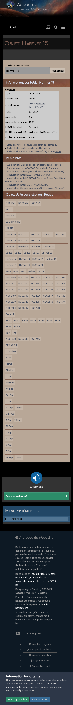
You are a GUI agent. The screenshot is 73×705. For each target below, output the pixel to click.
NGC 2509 (23, 296)
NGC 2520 (35, 296)
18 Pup (9, 457)
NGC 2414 (35, 277)
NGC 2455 (60, 283)
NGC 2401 (23, 277)
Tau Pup (10, 382)
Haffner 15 (24, 259)
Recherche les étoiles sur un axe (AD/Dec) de (34, 151)
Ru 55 (8, 326)
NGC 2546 (23, 302)
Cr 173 (18, 253)
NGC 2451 (35, 283)
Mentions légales (41, 644)
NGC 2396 (11, 277)
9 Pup (9, 445)
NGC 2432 (11, 283)
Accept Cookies (19, 699)
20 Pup (9, 426)
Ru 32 (8, 320)
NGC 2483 (60, 289)
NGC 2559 (11, 240)
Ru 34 (17, 320)
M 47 (15, 271)
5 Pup (9, 451)
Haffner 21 (37, 265)
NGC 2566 (23, 240)
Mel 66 (31, 271)
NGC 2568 (48, 302)
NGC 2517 (48, 234)
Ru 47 (49, 320)
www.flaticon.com (24, 581)
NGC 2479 (35, 289)
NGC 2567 (35, 302)
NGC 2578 (35, 240)
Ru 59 (17, 326)
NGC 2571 (60, 302)
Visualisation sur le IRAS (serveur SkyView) (28, 185)
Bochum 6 (35, 246)
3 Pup (9, 401)
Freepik (35, 574)
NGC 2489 (11, 296)
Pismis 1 (10, 314)
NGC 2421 (48, 277)
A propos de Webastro (41, 649)
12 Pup (9, 438)
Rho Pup (10, 370)
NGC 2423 (60, 277)
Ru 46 (41, 320)
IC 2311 (9, 228)
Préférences (15, 519)
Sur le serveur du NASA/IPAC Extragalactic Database (33, 168)
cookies (32, 680)
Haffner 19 (11, 265)
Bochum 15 (48, 246)
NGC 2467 (23, 203)
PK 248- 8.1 (11, 345)
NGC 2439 (23, 283)
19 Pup (17, 420)
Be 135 (9, 209)
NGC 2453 (48, 283)
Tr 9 (14, 332)
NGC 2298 (11, 215)
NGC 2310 (11, 234)
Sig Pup (10, 395)
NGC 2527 (48, 296)
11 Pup (9, 407)
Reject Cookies (40, 699)
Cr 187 (36, 253)
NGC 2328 (23, 234)
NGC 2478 (23, 289)
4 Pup (9, 432)
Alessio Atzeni (47, 574)
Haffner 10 (11, 259)
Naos (8, 357)
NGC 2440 (23, 339)
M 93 (23, 271)
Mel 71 (41, 271)
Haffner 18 (51, 259)
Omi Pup (10, 413)
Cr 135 (9, 253)
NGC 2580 (11, 308)
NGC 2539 (11, 302)
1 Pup (9, 420)
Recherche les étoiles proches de (28, 148)
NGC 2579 (35, 203)
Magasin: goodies (41, 655)
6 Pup (9, 376)
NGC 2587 (23, 308)
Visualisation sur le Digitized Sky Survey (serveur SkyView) (35, 171)
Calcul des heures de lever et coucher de (32, 145)
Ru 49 (57, 320)
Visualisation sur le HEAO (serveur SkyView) (28, 175)
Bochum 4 (11, 246)
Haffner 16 (37, 259)
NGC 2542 (11, 203)
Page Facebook (41, 660)
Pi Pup (9, 364)
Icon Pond (35, 577)
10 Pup (18, 457)
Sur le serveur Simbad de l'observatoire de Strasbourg (34, 165)
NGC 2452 (35, 339)
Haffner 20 (24, 265)
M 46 (8, 271)
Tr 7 (8, 332)
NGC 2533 (60, 296)
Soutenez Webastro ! (16, 496)
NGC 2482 (48, 289)
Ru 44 (33, 320)
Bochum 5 (23, 246)
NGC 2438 (11, 339)
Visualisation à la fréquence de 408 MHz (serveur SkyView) (35, 188)
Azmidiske (11, 351)
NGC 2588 (35, 308)
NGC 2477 (11, 289)
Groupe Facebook (41, 666)
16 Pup (18, 407)
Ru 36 (25, 320)
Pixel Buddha (22, 577)
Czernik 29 (47, 253)
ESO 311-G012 (13, 222)
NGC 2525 (60, 234)
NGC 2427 (35, 234)
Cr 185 (27, 253)
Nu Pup (9, 389)
